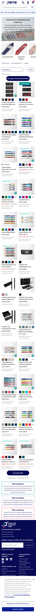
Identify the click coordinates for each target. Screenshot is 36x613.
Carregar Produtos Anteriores (18, 78)
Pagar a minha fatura (24, 567)
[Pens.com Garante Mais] (9, 524)
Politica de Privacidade (8, 549)
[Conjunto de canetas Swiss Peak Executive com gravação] (26, 284)
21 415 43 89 (11, 536)
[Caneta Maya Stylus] (9, 219)
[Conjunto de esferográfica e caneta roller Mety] (9, 317)
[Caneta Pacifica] (26, 187)
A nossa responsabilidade (9, 575)
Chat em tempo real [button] (7, 532)
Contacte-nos (23, 575)
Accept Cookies (18, 609)
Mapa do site (22, 573)
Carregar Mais (18, 473)
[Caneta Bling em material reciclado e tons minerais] (9, 349)
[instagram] (7, 560)
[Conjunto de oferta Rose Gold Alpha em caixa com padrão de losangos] (9, 89)
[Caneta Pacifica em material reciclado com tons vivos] (26, 414)
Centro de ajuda (23, 559)
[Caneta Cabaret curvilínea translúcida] (26, 122)
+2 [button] (32, 164)
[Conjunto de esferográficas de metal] (26, 252)
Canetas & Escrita (16, 63)
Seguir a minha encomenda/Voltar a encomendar (24, 563)
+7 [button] (32, 132)
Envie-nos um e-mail (7, 534)
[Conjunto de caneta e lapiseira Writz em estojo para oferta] (9, 284)
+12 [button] (32, 359)
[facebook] (3, 560)
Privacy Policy (18, 595)
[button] (3, 99)
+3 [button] (32, 229)
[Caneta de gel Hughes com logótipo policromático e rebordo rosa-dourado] (9, 122)
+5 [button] (15, 197)
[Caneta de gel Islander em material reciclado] (9, 382)
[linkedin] (11, 560)
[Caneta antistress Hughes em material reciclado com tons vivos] (26, 382)
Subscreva (29, 545)
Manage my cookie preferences (18, 603)
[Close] (33, 579)
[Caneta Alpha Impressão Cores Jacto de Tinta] (9, 154)
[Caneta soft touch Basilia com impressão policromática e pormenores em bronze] (26, 317)
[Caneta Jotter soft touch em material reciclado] (26, 349)
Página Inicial (5, 63)
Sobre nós (4, 569)
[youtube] (3, 563)
